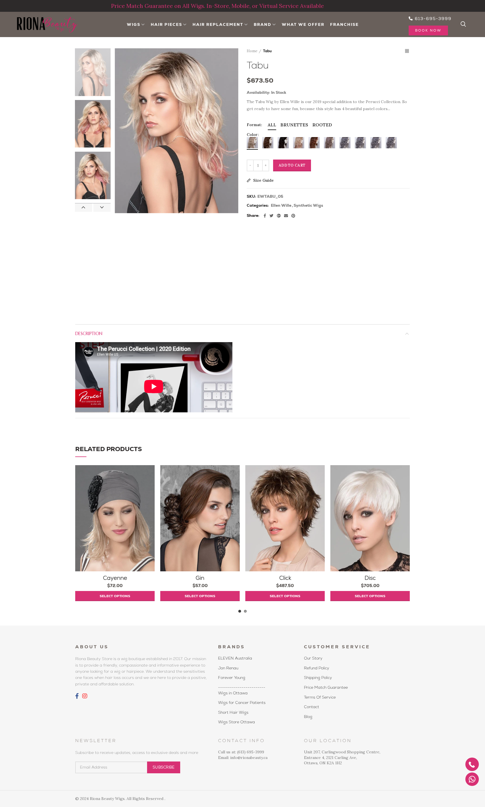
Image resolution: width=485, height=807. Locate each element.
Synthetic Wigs (308, 205)
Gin (200, 577)
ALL (272, 125)
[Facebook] (265, 215)
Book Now (428, 30)
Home (252, 51)
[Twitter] (271, 215)
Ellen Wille (281, 205)
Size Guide (263, 180)
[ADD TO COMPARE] (150, 487)
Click (285, 577)
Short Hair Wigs (233, 712)
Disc (370, 577)
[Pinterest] (293, 215)
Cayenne (115, 577)
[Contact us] (472, 779)
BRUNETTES (294, 125)
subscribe (164, 767)
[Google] (278, 215)
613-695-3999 (432, 18)
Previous (83, 207)
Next (102, 207)
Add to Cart (292, 165)
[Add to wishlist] (150, 474)
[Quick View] (150, 499)
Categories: (258, 205)
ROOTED (322, 125)
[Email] (286, 215)
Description (88, 333)
